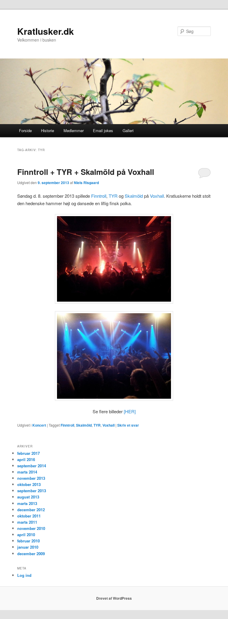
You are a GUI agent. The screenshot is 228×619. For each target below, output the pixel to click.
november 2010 (31, 528)
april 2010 (26, 534)
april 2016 (26, 459)
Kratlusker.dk (45, 31)
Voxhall (157, 196)
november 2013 (31, 478)
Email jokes (103, 130)
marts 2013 (27, 503)
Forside (25, 130)
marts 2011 (27, 522)
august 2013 (28, 497)
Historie (47, 130)
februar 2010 (28, 541)
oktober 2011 (29, 516)
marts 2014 (27, 472)
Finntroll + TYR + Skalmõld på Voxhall (85, 171)
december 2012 (31, 509)
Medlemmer (74, 130)
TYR (113, 196)
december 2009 (31, 553)
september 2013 (31, 490)
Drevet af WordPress (114, 598)
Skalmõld (134, 196)
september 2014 (31, 465)
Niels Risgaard (86, 182)
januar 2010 (27, 547)
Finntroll (98, 196)
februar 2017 (28, 453)
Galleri (128, 130)
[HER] (130, 411)
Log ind (24, 575)
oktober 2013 (29, 484)
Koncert (39, 425)
